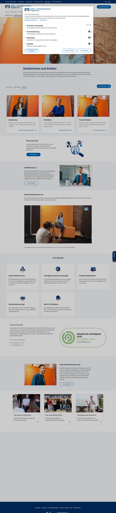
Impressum (43, 20)
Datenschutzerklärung (31, 20)
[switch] (89, 31)
